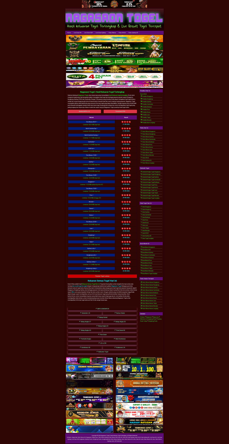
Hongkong (91, 235)
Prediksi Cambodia (147, 104)
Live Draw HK (77, 33)
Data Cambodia (146, 214)
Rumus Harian (120, 313)
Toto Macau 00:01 (91, 122)
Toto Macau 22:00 (91, 221)
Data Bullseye (146, 217)
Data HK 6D (145, 233)
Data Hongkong (146, 209)
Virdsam (142, 317)
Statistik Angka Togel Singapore (151, 171)
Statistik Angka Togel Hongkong (151, 174)
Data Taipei (145, 228)
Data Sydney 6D (146, 236)
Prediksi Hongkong (147, 99)
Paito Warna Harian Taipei (149, 303)
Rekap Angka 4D (85, 330)
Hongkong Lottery (91, 268)
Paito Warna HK (82, 437)
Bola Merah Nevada (147, 271)
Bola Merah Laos (147, 265)
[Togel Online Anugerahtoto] (139, 391)
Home (69, 33)
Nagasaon (149, 317)
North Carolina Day (91, 128)
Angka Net (74, 437)
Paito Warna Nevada (148, 155)
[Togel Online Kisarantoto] (114, 69)
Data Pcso (145, 220)
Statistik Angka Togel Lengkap (150, 198)
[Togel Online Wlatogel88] (89, 406)
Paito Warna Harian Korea (149, 298)
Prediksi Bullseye (147, 107)
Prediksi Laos (146, 114)
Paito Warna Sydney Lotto (117, 439)
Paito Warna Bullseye (148, 142)
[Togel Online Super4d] (114, 54)
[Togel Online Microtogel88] (89, 360)
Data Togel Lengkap (148, 238)
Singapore (91, 181)
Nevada (91, 201)
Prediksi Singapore (147, 96)
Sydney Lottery (91, 261)
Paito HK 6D (122, 33)
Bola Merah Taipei (147, 268)
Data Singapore (146, 206)
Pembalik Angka (86, 339)
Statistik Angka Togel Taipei (150, 193)
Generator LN (85, 313)
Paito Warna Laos (147, 150)
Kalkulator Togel (103, 352)
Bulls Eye (91, 148)
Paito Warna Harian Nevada (150, 306)
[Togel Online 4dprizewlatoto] (89, 414)
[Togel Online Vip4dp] (139, 376)
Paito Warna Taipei (147, 152)
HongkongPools (106, 439)
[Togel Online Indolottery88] (139, 399)
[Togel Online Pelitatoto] (114, 76)
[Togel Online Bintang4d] (89, 399)
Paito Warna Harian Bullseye (150, 292)
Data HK (120, 437)
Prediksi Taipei (146, 117)
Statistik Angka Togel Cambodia (151, 179)
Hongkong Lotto (91, 255)
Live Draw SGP (88, 33)
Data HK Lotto (139, 439)
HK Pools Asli (118, 441)
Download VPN (120, 111)
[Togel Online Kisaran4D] (114, 61)
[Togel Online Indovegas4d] (139, 429)
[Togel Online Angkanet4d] (139, 406)
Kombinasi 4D (85, 347)
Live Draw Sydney (101, 33)
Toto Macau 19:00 (91, 188)
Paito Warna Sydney (148, 136)
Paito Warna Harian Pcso (149, 295)
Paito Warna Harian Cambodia (150, 290)
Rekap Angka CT (85, 322)
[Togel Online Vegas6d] (89, 383)
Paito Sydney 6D (133, 33)
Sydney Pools (88, 439)
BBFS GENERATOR (103, 309)
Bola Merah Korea (147, 263)
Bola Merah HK (146, 249)
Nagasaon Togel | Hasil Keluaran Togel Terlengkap (102, 92)
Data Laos (145, 225)
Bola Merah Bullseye (148, 257)
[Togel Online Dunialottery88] (139, 383)
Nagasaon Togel (83, 95)
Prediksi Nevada (146, 120)
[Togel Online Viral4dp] (114, 84)
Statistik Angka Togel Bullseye (150, 182)
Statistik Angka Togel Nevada (150, 195)
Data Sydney (145, 212)
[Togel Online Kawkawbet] (89, 376)
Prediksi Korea (146, 112)
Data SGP (125, 437)
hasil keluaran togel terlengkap (118, 95)
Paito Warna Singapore (148, 131)
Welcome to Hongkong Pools (148, 319)
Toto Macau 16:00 (91, 175)
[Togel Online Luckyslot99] (139, 368)
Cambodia (91, 142)
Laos (91, 228)
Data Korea (145, 222)
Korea (91, 215)
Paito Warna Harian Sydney (150, 287)
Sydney (91, 162)
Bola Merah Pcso (147, 260)
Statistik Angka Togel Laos (149, 190)
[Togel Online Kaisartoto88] (89, 421)
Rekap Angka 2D (103, 326)
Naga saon (156, 317)
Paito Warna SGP (113, 437)
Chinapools (91, 168)
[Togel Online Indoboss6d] (139, 360)
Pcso (91, 195)
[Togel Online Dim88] (114, 46)
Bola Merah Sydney (147, 252)
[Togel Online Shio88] (139, 421)
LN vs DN (103, 343)
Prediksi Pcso (146, 109)
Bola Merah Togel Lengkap (149, 273)
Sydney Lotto (91, 248)
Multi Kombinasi (120, 339)
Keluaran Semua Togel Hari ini (91, 284)
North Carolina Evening (91, 135)
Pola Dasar (103, 334)
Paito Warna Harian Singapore (150, 282)
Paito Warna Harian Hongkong (150, 285)
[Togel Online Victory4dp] (89, 368)
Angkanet (81, 439)
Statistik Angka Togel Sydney (150, 177)
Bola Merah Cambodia (148, 255)
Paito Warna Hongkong (148, 134)
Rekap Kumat (103, 317)
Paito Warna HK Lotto (130, 439)
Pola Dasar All (120, 330)
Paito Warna (112, 33)
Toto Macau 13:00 (91, 155)
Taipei (91, 242)
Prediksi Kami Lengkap (148, 122)
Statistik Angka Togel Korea (150, 187)
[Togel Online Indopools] (139, 414)
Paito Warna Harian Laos (149, 300)
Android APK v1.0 (84, 111)
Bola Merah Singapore (148, 247)
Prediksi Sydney (146, 101)
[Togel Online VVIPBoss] (114, 38)
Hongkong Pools (152, 321)
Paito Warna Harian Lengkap (150, 308)
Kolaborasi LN (120, 347)
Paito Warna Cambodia (148, 139)
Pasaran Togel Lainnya (102, 276)
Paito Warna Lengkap (148, 163)
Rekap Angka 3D (120, 322)
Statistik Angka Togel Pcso (149, 185)
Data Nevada (146, 230)
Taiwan (91, 208)
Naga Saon (95, 437)
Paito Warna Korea (147, 147)
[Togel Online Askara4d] (89, 391)
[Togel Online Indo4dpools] (89, 429)
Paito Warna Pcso (147, 144)
